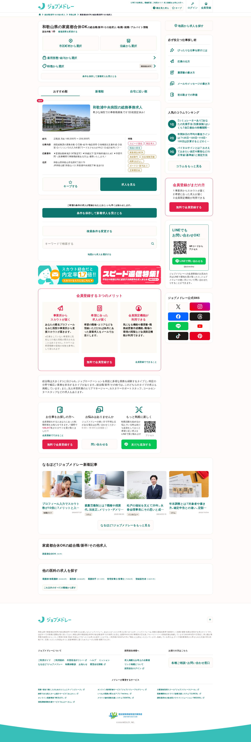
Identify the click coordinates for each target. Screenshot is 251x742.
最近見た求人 (162, 7)
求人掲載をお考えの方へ (173, 2)
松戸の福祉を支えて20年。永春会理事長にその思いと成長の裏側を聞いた (145, 507)
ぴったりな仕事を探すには (192, 50)
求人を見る (128, 184)
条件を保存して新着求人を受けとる (99, 76)
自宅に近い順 (138, 91)
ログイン (193, 7)
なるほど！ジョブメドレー (50, 664)
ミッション (104, 660)
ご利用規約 (59, 660)
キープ (178, 7)
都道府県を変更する (67, 31)
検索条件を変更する (99, 231)
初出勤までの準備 (187, 94)
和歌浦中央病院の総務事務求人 (118, 107)
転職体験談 (70, 664)
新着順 (99, 91)
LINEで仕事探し (137, 2)
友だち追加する (141, 444)
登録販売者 (145, 578)
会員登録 (206, 7)
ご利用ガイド (157, 2)
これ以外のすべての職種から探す (60, 587)
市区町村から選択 (70, 46)
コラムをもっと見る (189, 166)
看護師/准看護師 (54, 578)
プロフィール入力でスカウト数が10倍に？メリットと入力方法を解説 (60, 505)
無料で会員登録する (99, 362)
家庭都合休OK (52, 553)
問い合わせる (99, 444)
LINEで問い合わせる (191, 261)
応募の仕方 (184, 61)
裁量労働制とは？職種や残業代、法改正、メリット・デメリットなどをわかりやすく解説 (104, 507)
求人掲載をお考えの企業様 (137, 660)
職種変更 (148, 2)
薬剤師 (77, 578)
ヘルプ (93, 660)
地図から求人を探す (191, 26)
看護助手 (96, 578)
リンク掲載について (134, 664)
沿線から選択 (128, 46)
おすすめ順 (60, 91)
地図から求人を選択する (99, 254)
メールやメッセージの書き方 (194, 83)
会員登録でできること (146, 362)
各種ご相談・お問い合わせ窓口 (190, 663)
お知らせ (83, 664)
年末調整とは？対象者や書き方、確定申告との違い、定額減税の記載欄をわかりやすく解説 (188, 505)
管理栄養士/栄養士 (120, 578)
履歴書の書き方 (186, 72)
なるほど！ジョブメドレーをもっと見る (125, 525)
